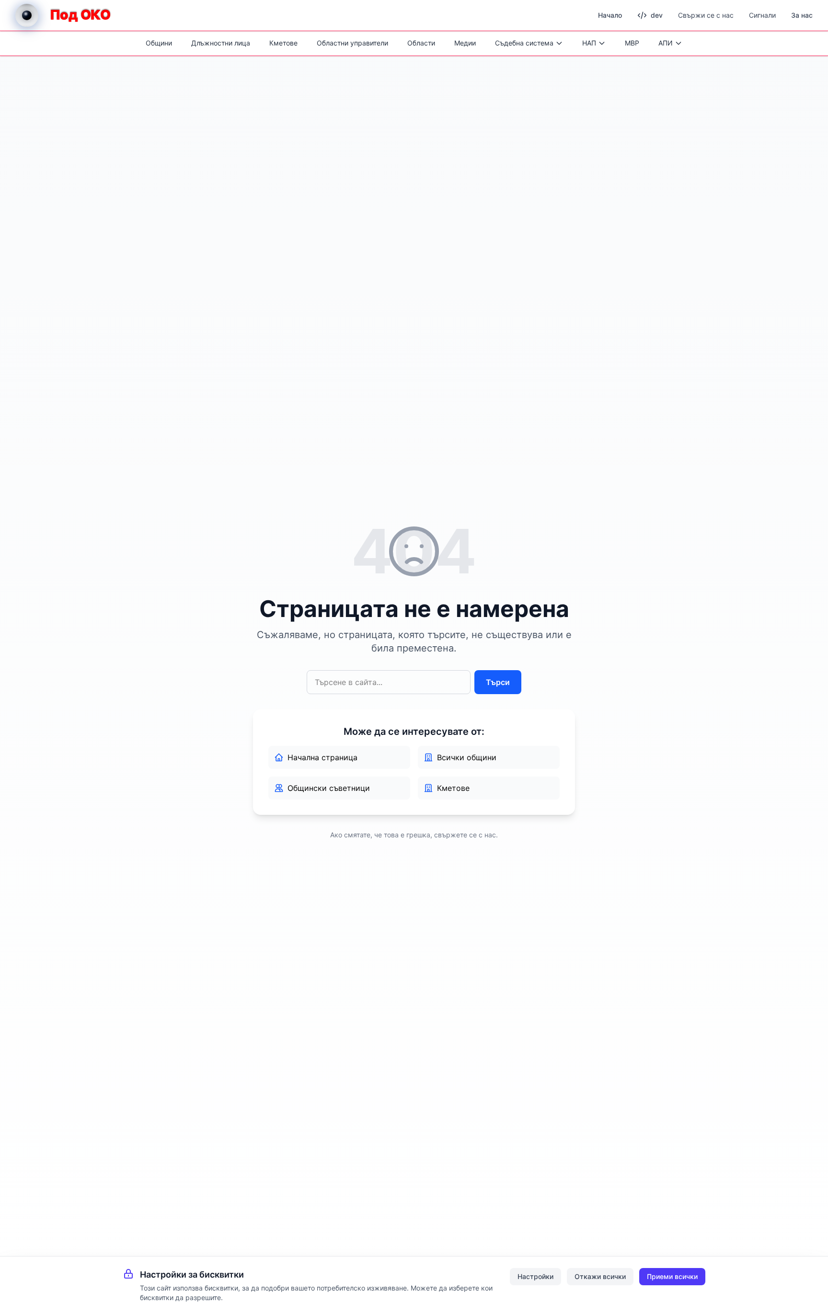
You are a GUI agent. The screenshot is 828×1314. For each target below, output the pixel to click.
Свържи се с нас (706, 15)
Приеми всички (672, 1276)
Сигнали (762, 15)
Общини (159, 43)
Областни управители (352, 43)
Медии (465, 43)
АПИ (665, 43)
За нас (802, 15)
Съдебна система (524, 43)
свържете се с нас (465, 835)
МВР (632, 43)
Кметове (283, 43)
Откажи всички (600, 1276)
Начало (610, 15)
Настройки (535, 1276)
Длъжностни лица (220, 43)
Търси (498, 682)
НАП (589, 43)
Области (421, 43)
